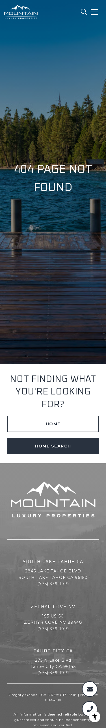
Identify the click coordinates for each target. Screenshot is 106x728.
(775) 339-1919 (53, 583)
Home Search (53, 446)
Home (53, 423)
